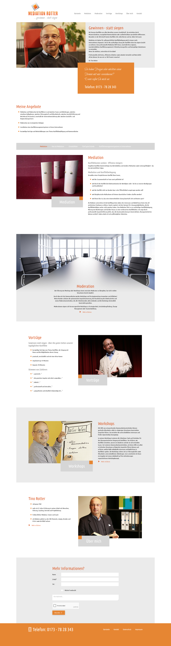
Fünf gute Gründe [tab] (88, 146)
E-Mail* (54, 579)
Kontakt (139, 13)
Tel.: (53, 584)
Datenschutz (127, 629)
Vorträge (109, 13)
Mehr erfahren (87, 312)
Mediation (87, 13)
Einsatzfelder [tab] (73, 146)
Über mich (129, 13)
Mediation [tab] (43, 146)
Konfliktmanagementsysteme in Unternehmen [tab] (115, 146)
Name (54, 574)
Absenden (57, 613)
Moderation (98, 13)
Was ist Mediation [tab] (58, 146)
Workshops (119, 13)
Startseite (77, 13)
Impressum (138, 629)
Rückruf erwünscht (70, 590)
